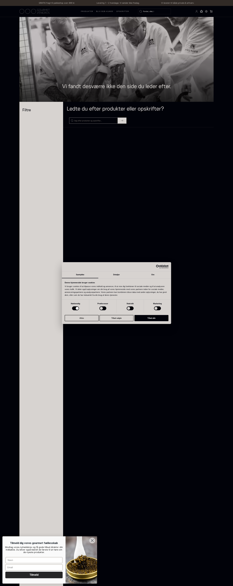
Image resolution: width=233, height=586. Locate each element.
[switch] (102, 308)
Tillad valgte (116, 318)
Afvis (81, 318)
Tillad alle (151, 318)
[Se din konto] (196, 11)
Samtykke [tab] (80, 274)
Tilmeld (33, 575)
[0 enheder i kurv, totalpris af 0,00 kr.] (211, 11)
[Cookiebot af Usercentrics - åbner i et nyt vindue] (157, 266)
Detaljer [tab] (116, 274)
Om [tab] (152, 274)
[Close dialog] (92, 541)
